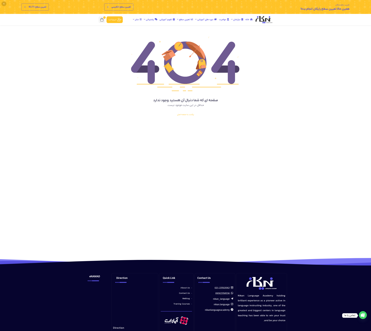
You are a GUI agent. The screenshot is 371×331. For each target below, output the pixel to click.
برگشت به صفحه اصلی (185, 114)
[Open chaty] (363, 315)
